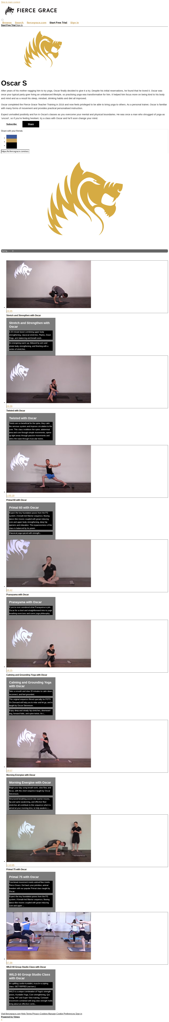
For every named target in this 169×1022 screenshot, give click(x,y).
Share (31, 124)
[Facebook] (11, 138)
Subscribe (11, 124)
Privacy (36, 1014)
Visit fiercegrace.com (11, 1014)
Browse (7, 22)
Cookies (44, 1014)
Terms (29, 1014)
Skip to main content (10, 2)
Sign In (19, 25)
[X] (11, 142)
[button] (2, 20)
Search (19, 22)
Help (23, 1014)
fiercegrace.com (36, 22)
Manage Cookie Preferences (62, 1014)
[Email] (11, 145)
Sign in (74, 22)
